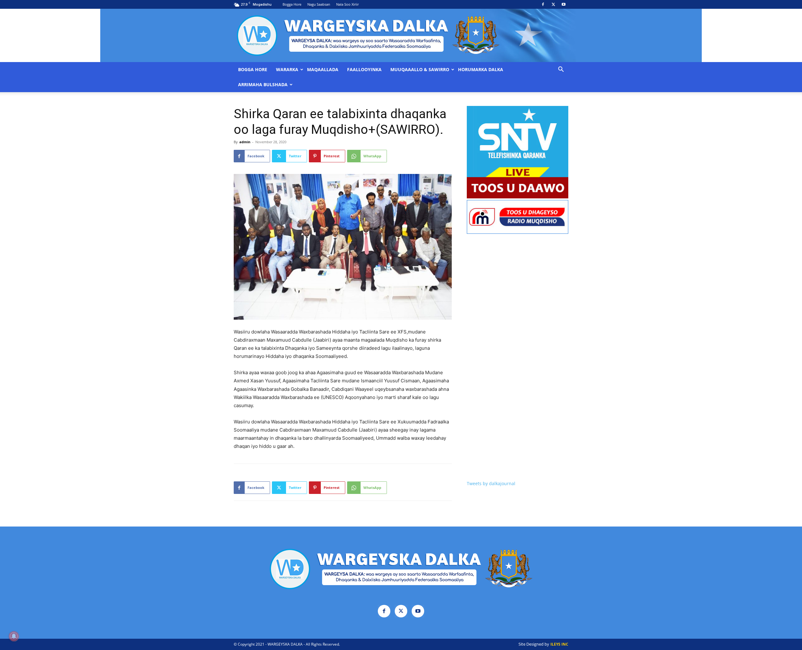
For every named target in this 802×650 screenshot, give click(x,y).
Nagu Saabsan (318, 4)
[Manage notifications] (14, 636)
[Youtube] (563, 4)
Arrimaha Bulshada (263, 84)
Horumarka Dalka (480, 69)
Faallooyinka (364, 69)
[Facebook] (543, 4)
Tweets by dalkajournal (491, 483)
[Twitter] (553, 4)
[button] (560, 70)
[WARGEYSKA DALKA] (401, 35)
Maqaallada (322, 69)
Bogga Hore (292, 4)
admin (244, 141)
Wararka (287, 69)
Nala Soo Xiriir (347, 4)
